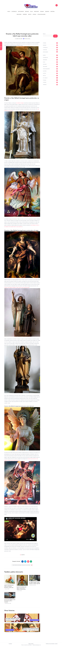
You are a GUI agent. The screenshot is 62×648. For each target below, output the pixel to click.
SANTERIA (52, 11)
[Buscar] (55, 36)
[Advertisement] (31, 24)
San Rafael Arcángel (20, 103)
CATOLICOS (45, 49)
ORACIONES (19, 14)
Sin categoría (45, 77)
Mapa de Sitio (31, 643)
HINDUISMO (36, 11)
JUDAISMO (47, 11)
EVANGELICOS (45, 57)
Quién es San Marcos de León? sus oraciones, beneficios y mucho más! (8, 586)
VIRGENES (25, 14)
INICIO (9, 11)
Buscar (44, 33)
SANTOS (29, 14)
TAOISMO (42, 11)
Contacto (10, 643)
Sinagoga (44, 80)
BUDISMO (27, 11)
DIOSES (44, 55)
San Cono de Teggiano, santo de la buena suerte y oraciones (9, 600)
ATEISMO (34, 14)
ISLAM (31, 11)
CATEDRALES (14, 11)
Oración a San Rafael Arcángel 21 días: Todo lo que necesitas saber (16, 287)
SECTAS (44, 75)
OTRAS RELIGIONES (41, 14)
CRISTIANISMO (21, 11)
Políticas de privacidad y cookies (51, 643)
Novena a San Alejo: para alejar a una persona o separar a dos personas (21, 588)
